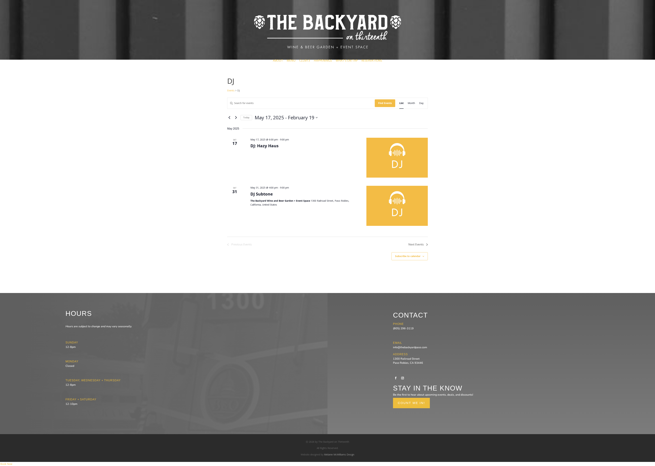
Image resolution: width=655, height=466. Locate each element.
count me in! (411, 403)
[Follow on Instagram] (402, 378)
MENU (291, 60)
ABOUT (278, 60)
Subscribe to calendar (407, 256)
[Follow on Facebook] (395, 378)
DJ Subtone (261, 194)
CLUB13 (304, 60)
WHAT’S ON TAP (347, 60)
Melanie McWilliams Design (339, 454)
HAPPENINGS (323, 60)
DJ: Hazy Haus (264, 145)
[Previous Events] (229, 118)
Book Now (6, 463)
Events (231, 90)
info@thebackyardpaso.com (410, 347)
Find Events (385, 103)
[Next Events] (236, 118)
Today (246, 117)
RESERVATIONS (371, 60)
